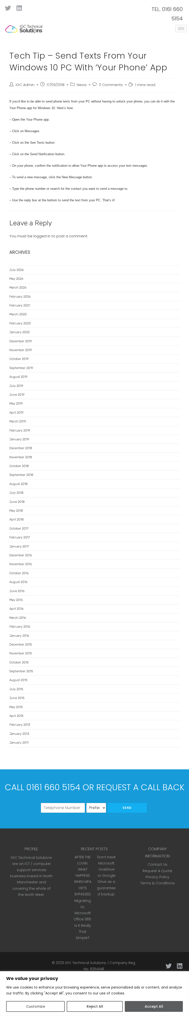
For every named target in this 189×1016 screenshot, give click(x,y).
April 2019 (16, 412)
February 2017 (19, 537)
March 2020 (18, 314)
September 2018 (21, 475)
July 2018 (16, 493)
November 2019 (20, 350)
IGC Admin (25, 84)
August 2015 (18, 680)
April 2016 (16, 608)
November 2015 (20, 653)
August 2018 (18, 484)
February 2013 (19, 724)
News (82, 84)
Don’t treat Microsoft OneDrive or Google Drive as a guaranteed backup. (106, 876)
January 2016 (19, 635)
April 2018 (16, 519)
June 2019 (16, 394)
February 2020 (20, 323)
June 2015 (16, 698)
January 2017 (19, 546)
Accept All (154, 1006)
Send (127, 808)
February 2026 (20, 296)
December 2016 (20, 555)
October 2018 (19, 466)
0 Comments (111, 84)
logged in (41, 236)
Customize (35, 1006)
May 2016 (16, 600)
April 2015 (16, 716)
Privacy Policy (157, 877)
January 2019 (19, 439)
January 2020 (19, 332)
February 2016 (19, 626)
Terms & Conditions (157, 883)
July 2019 (16, 386)
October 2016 (19, 573)
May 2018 (16, 510)
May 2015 (16, 707)
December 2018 (20, 448)
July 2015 (16, 689)
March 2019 (17, 421)
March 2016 (17, 618)
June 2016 (17, 591)
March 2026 (18, 287)
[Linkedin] (19, 7)
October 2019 (19, 359)
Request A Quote (157, 870)
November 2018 (20, 457)
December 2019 (20, 341)
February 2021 (19, 305)
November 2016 (20, 564)
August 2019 (18, 377)
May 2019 (16, 403)
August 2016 (18, 582)
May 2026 (16, 278)
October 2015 (19, 662)
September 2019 (21, 368)
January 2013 (19, 734)
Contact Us (157, 864)
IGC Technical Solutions (85, 962)
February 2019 (19, 430)
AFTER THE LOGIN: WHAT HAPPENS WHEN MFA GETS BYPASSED (82, 876)
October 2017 (18, 528)
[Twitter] (8, 7)
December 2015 (20, 644)
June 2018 (17, 502)
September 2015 (21, 671)
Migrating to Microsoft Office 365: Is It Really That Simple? (83, 919)
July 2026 (16, 270)
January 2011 (19, 742)
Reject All (95, 1006)
